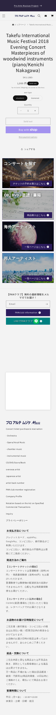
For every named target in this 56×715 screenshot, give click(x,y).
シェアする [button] (29, 149)
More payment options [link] (28, 137)
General (36, 99)
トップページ (20, 24)
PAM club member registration (20, 489)
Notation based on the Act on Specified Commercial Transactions (25, 505)
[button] (3, 16)
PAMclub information (26, 312)
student (21, 99)
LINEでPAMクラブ (23, 321)
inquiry (9, 513)
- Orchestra (11, 435)
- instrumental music (16, 455)
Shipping (24, 88)
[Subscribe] (46, 304)
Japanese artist (13, 476)
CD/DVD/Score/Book (16, 462)
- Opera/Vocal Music (15, 442)
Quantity (28, 104)
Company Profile (14, 496)
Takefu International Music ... (41, 24)
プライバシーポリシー (17, 520)
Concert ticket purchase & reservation (24, 429)
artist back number (15, 483)
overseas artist (13, 469)
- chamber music (14, 449)
